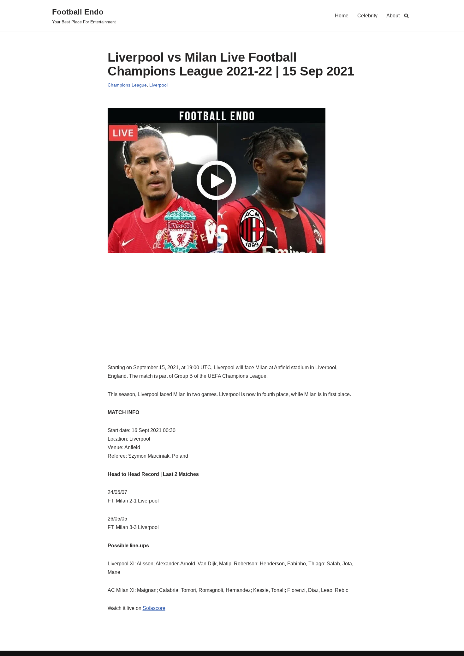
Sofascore (154, 608)
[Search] (406, 15)
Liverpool (158, 84)
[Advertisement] (232, 319)
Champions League (127, 84)
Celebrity (367, 15)
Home (341, 15)
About (393, 15)
